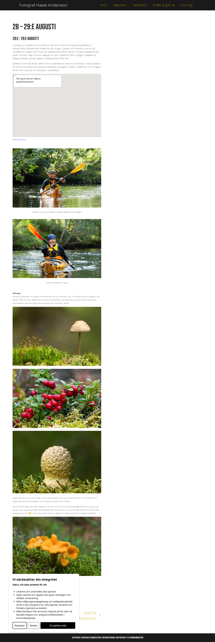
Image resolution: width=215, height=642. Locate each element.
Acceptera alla (58, 625)
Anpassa (19, 625)
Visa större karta (19, 139)
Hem (103, 5)
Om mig (186, 5)
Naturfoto (120, 5)
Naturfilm (140, 5)
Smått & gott (162, 5)
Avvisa (33, 625)
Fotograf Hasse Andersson (43, 5)
